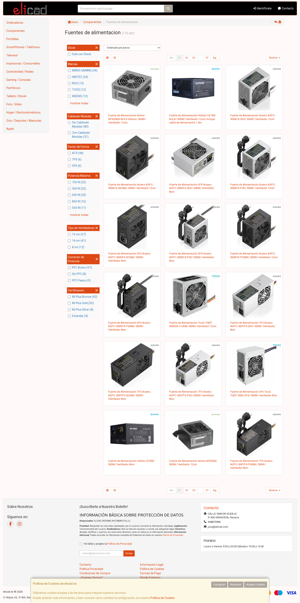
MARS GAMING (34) (84, 70)
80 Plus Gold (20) (83, 303)
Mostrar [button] (273, 57)
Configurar (219, 584)
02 (186, 57)
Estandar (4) (80, 316)
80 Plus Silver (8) (82, 309)
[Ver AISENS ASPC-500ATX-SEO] (254, 88)
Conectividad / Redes (20, 71)
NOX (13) (78, 83)
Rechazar (235, 584)
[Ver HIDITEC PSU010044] (132, 434)
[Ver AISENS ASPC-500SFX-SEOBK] (132, 226)
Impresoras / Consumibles (23, 63)
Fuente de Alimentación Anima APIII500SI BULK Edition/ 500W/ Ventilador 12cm (127, 119)
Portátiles (12, 39)
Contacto (287, 8)
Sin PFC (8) (79, 273)
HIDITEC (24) (80, 77)
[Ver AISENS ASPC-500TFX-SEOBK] (132, 365)
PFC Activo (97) (82, 267)
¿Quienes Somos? (91, 577)
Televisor (12, 55)
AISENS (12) (80, 96)
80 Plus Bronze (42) (84, 296)
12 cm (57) (79, 234)
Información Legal (151, 564)
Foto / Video (14, 104)
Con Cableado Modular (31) (81, 134)
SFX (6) (76, 165)
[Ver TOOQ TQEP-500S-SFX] (254, 365)
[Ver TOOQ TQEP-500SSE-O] (193, 295)
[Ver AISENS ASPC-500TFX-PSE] (193, 365)
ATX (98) (77, 153)
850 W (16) (79, 201)
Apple (10, 128)
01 (179, 57)
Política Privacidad (91, 569)
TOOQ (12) (79, 89)
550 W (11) (79, 207)
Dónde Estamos (150, 577)
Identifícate (264, 8)
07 (207, 57)
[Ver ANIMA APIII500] (193, 434)
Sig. (215, 57)
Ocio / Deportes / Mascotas (23, 120)
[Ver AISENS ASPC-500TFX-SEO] (254, 295)
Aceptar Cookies (255, 584)
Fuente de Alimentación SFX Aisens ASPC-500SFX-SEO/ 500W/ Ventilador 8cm (191, 188)
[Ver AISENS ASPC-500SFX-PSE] (193, 226)
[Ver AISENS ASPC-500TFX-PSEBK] (254, 434)
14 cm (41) (79, 240)
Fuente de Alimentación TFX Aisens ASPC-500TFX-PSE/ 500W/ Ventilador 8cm (191, 395)
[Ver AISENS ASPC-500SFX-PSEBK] (132, 295)
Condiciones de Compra (95, 573)
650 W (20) (79, 195)
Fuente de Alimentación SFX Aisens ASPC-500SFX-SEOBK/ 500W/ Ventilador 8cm (129, 257)
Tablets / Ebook (16, 96)
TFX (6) (76, 159)
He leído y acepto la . (108, 543)
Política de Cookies (163, 598)
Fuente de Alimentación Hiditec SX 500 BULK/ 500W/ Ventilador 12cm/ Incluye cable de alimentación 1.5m (192, 119)
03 (193, 57)
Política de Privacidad (172, 535)
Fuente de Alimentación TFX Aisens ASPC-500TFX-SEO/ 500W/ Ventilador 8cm (252, 326)
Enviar (129, 553)
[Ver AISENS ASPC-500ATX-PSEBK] (254, 226)
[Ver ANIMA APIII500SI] (132, 88)
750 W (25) (79, 182)
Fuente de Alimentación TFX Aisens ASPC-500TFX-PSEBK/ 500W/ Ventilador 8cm (251, 464)
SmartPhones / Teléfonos (23, 47)
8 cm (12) (78, 247)
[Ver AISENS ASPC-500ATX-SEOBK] (132, 157)
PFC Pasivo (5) (81, 280)
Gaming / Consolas (18, 79)
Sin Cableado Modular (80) (80, 124)
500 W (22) (79, 188)
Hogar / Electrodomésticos (23, 112)
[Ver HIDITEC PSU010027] (193, 88)
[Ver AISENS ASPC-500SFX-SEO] (193, 157)
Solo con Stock (81, 54)
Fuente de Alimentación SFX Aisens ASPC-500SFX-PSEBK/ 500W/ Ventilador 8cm (129, 326)
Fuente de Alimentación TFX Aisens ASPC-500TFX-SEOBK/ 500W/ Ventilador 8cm (129, 395)
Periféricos (13, 88)
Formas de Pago (150, 573)
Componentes (15, 30)
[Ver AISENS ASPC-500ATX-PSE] (254, 157)
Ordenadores (14, 22)
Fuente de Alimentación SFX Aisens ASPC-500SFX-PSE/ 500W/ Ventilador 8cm (191, 257)
